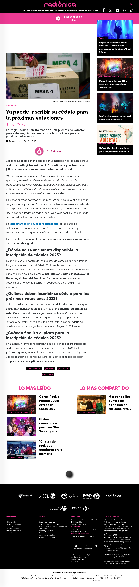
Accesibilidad (76, 561)
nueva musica (105, 112)
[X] (12, 124)
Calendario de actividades (49, 524)
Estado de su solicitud (47, 535)
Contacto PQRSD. (110, 535)
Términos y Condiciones (47, 537)
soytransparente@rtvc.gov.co (115, 563)
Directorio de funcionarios (48, 533)
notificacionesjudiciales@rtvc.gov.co (117, 557)
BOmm (102, 38)
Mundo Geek (43, 10)
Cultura (53, 10)
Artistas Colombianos (87, 412)
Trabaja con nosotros (47, 522)
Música (34, 10)
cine (11, 434)
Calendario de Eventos (77, 10)
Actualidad (64, 369)
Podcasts (62, 10)
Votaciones (48, 374)
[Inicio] (60, 3)
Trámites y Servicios (46, 531)
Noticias (26, 10)
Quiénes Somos (12, 520)
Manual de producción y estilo (17, 533)
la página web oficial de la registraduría (34, 223)
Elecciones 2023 (35, 369)
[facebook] (7, 124)
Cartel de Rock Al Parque (109, 76)
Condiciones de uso (78, 559)
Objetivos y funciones (14, 524)
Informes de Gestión (13, 531)
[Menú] (8, 5)
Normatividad (11, 526)
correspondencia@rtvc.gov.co (115, 531)
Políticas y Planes (12, 529)
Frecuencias (93, 10)
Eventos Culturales (107, 144)
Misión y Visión (11, 522)
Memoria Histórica (16, 457)
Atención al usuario (46, 520)
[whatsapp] (18, 124)
